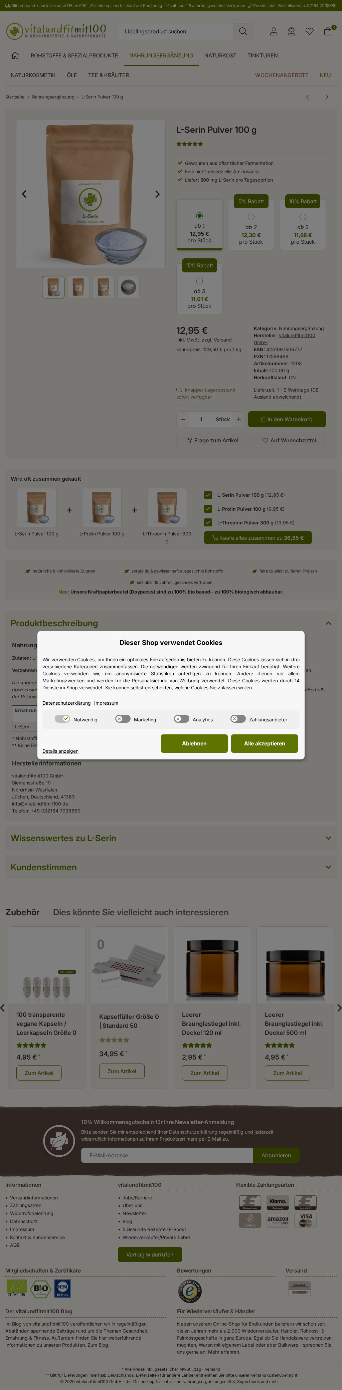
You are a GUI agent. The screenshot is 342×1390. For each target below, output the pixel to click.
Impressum (106, 703)
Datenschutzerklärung (66, 703)
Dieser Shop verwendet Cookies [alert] (171, 643)
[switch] (62, 719)
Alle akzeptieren (264, 743)
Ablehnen (194, 743)
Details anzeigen (60, 751)
